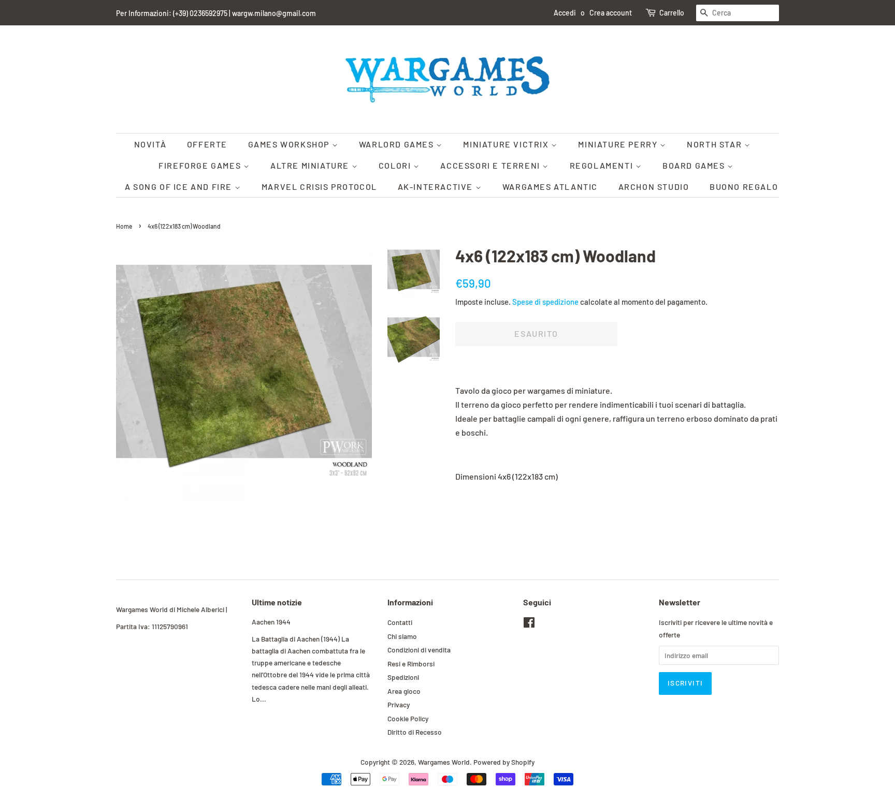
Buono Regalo (744, 186)
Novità (150, 144)
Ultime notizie (277, 602)
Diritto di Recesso (414, 731)
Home (124, 226)
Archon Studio (653, 186)
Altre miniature (311, 165)
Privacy (398, 704)
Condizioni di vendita (419, 649)
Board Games (694, 165)
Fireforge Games (200, 165)
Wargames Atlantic (550, 186)
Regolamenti (603, 165)
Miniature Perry (619, 144)
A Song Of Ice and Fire (180, 186)
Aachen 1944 (271, 621)
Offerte (207, 144)
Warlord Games (397, 144)
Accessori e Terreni (491, 165)
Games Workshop (290, 144)
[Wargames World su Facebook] (529, 624)
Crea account (610, 12)
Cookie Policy (407, 718)
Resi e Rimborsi (411, 663)
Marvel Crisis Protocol (319, 186)
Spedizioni (403, 677)
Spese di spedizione (545, 301)
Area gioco (404, 691)
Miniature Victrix (507, 144)
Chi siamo (402, 636)
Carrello (671, 12)
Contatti (399, 622)
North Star (715, 144)
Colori (396, 165)
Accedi (565, 12)
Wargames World (444, 761)
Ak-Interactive (436, 186)
